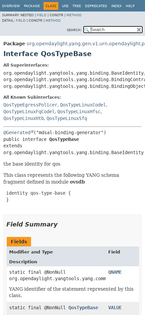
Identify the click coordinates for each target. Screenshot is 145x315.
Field (42, 15)
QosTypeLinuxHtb (23, 118)
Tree (76, 6)
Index (116, 6)
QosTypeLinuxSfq (67, 118)
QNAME (115, 272)
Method (74, 15)
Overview (11, 6)
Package (32, 6)
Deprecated (96, 6)
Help (130, 6)
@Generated (16, 132)
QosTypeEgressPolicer (30, 104)
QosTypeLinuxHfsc (78, 111)
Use (65, 6)
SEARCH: (74, 30)
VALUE (115, 307)
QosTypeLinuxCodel (83, 104)
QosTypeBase (83, 307)
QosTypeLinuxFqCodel (29, 111)
